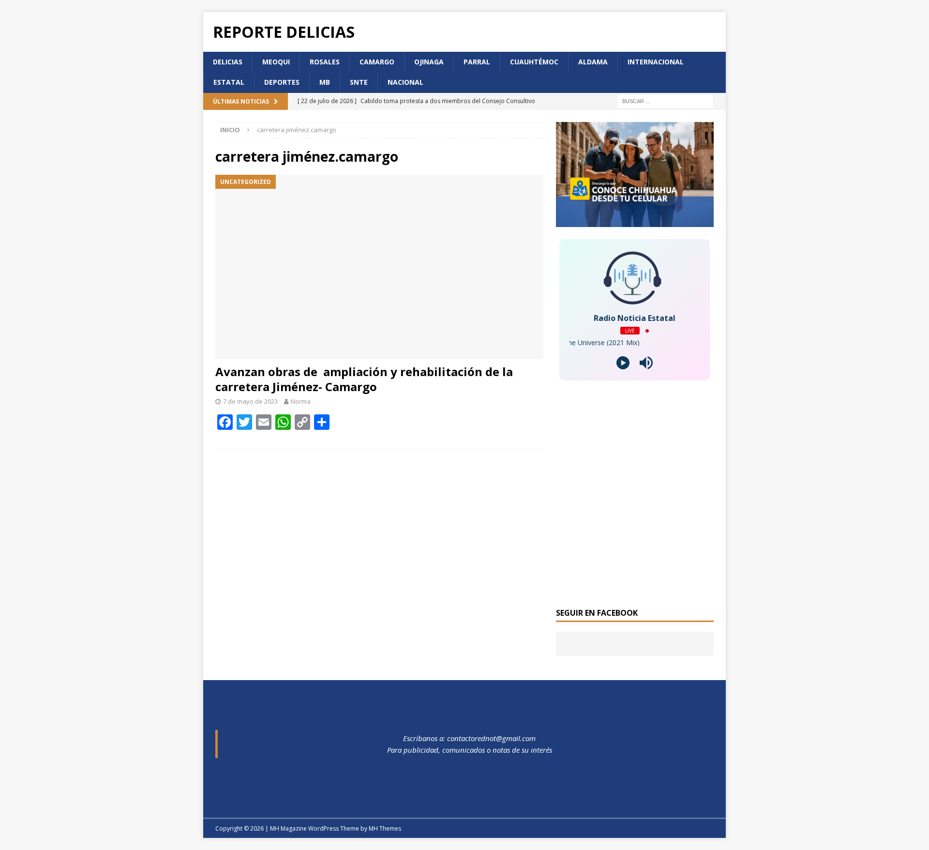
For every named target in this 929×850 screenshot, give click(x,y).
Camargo (377, 61)
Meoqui (276, 61)
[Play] (623, 363)
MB (324, 82)
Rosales (325, 61)
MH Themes (385, 828)
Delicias (227, 61)
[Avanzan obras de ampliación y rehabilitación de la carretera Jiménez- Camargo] (379, 267)
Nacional (405, 82)
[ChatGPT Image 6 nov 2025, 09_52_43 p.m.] (635, 221)
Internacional (656, 61)
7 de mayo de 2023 (250, 401)
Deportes (282, 82)
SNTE (359, 82)
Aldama (593, 61)
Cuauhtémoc (534, 61)
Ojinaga (429, 61)
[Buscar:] (665, 100)
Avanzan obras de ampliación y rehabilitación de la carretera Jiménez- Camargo (364, 379)
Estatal (228, 82)
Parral (477, 61)
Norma (301, 401)
